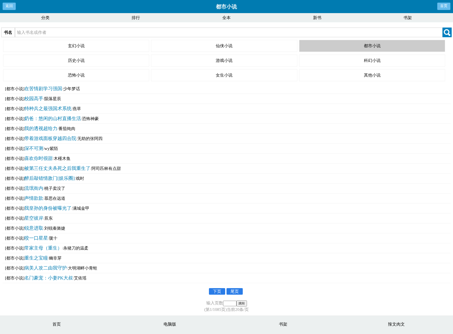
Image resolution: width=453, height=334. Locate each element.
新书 (317, 17)
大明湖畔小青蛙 (82, 268)
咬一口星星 (36, 238)
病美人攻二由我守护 (45, 268)
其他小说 (372, 75)
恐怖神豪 (90, 118)
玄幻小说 (76, 46)
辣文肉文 (396, 324)
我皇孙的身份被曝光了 (48, 208)
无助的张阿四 (90, 138)
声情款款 (33, 198)
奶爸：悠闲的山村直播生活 (52, 118)
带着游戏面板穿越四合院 (50, 138)
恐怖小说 (76, 75)
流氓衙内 (33, 188)
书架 (407, 17)
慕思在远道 (54, 198)
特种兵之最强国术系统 (48, 108)
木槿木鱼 (62, 158)
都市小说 (372, 46)
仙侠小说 (224, 46)
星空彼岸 (33, 218)
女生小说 (224, 75)
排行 (136, 17)
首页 (443, 6)
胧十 (53, 238)
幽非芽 (55, 258)
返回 (9, 6)
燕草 (77, 108)
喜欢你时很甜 (38, 158)
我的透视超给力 (40, 128)
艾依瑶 (80, 278)
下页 (217, 291)
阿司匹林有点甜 (106, 168)
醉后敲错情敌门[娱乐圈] (49, 178)
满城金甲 (81, 208)
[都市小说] (14, 89)
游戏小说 (224, 60)
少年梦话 (71, 89)
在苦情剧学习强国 (43, 88)
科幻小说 (372, 60)
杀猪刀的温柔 (75, 248)
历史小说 (76, 60)
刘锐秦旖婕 (54, 228)
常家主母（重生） (43, 248)
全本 (226, 17)
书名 (8, 32)
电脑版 (170, 324)
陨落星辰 (52, 98)
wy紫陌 (51, 148)
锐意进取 (33, 228)
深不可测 (33, 148)
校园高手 (33, 98)
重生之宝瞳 (36, 258)
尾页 (234, 291)
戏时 (80, 178)
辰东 (48, 218)
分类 (45, 17)
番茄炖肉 (66, 128)
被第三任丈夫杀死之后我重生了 (57, 168)
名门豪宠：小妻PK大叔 (48, 278)
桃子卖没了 (54, 188)
